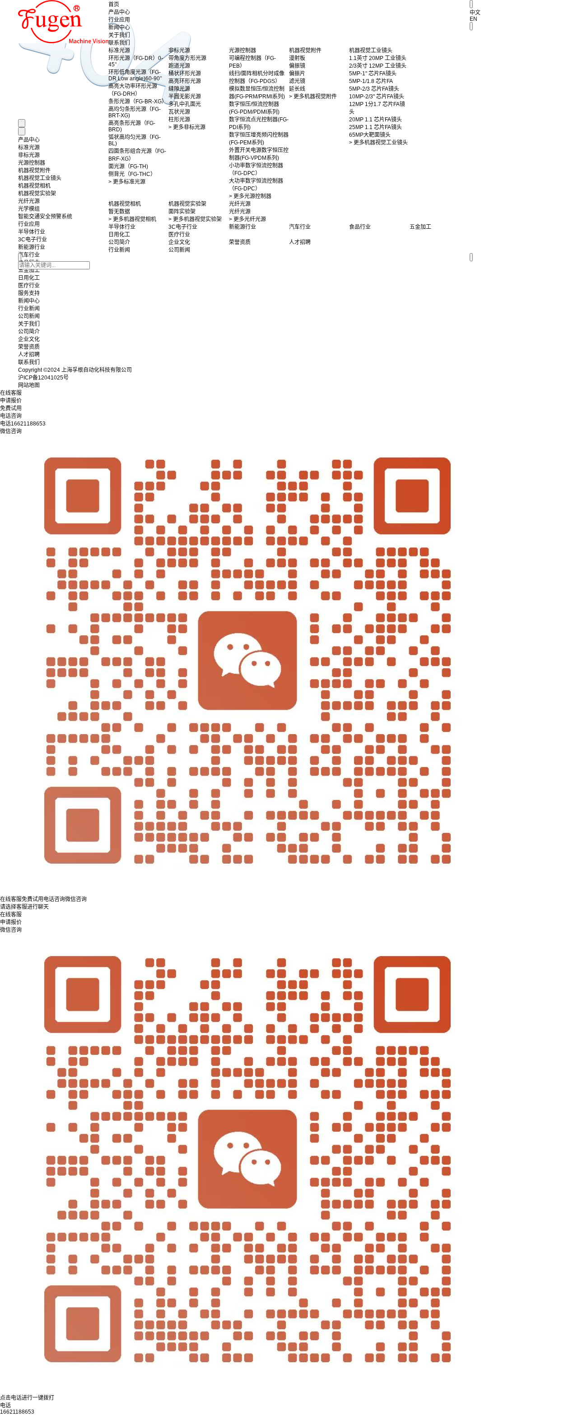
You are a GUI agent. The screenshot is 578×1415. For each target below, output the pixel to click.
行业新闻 (29, 308)
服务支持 (29, 293)
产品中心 (119, 12)
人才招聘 (29, 354)
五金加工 (29, 270)
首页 (113, 4)
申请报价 (11, 922)
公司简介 (29, 331)
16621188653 (17, 1412)
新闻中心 (119, 27)
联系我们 (119, 43)
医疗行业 (29, 285)
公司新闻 (29, 316)
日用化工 (29, 278)
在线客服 (11, 914)
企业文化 (29, 339)
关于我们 (119, 35)
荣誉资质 (29, 347)
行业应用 (119, 20)
